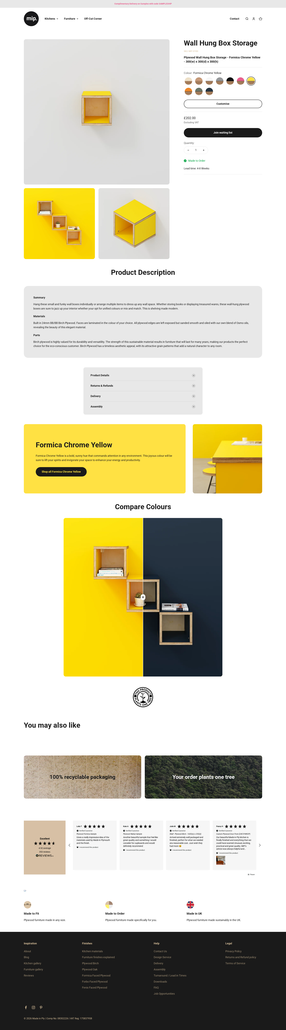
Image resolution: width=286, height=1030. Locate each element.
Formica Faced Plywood (96, 978)
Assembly (159, 971)
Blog (26, 959)
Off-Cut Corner (93, 18)
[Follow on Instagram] (33, 1010)
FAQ (156, 990)
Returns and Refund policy (240, 959)
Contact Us (160, 953)
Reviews (29, 978)
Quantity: (189, 143)
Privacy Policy (233, 953)
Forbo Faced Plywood (95, 984)
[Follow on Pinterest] (41, 1010)
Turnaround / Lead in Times (170, 978)
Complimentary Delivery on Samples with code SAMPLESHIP (143, 4)
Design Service (162, 959)
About (27, 953)
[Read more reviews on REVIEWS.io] (45, 857)
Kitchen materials (92, 953)
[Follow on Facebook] (26, 1010)
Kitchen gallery (32, 965)
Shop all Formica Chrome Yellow (61, 471)
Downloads (160, 984)
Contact (234, 18)
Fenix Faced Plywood (94, 990)
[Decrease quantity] (188, 150)
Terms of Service (235, 965)
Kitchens (50, 18)
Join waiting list (222, 132)
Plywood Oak (89, 971)
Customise (222, 103)
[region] (165, 846)
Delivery (158, 965)
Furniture (69, 18)
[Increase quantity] (203, 150)
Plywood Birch (90, 965)
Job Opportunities (164, 996)
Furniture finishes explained (98, 959)
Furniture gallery (33, 971)
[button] (69, 846)
